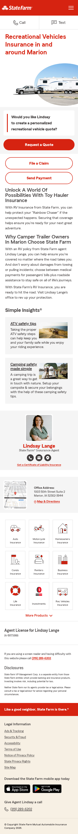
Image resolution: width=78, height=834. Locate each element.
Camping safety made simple (23, 366)
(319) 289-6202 (41, 658)
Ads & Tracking (14, 731)
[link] (19, 8)
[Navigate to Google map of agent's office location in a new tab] (47, 457)
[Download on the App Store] (17, 788)
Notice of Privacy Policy (19, 755)
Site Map (10, 767)
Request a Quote (39, 145)
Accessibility (12, 743)
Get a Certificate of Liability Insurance (39, 464)
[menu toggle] (71, 8)
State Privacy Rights (17, 761)
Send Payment (39, 178)
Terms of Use (12, 749)
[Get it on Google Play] (47, 788)
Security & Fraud (15, 737)
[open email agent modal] (39, 458)
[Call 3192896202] (30, 457)
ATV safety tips (23, 324)
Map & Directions (48, 501)
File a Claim (39, 163)
